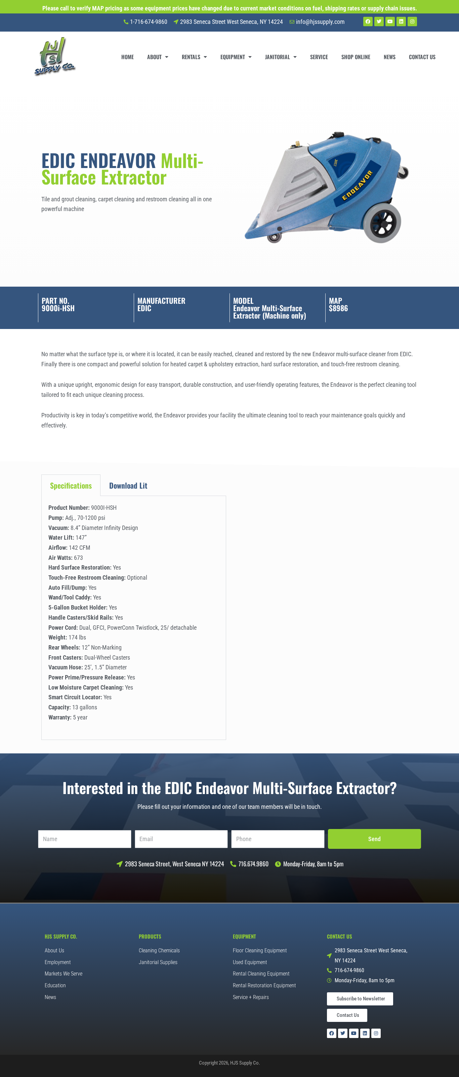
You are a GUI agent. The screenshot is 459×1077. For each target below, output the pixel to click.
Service (319, 57)
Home (127, 57)
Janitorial (277, 57)
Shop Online (355, 57)
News (389, 57)
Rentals (191, 57)
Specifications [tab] (71, 485)
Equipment (232, 57)
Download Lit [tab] (128, 485)
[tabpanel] (133, 618)
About (154, 57)
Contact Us (422, 57)
